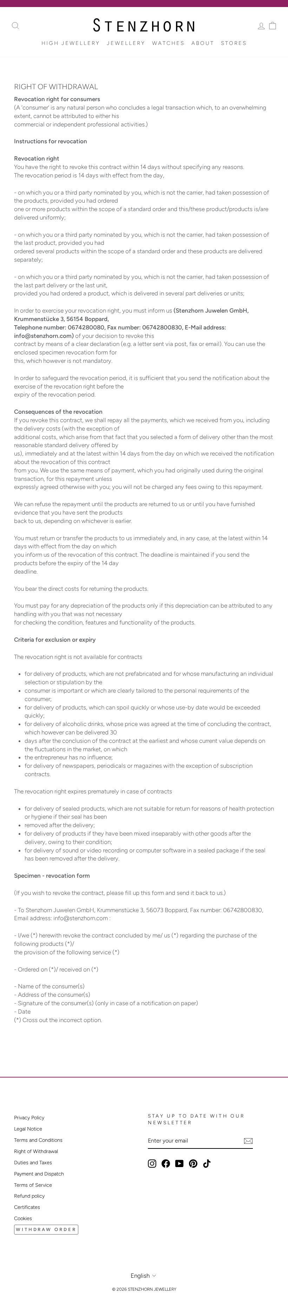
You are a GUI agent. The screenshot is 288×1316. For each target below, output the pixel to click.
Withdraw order (46, 1229)
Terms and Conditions (38, 1140)
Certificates (27, 1207)
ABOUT (202, 43)
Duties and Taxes (33, 1162)
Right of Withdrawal (36, 1151)
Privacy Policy (29, 1117)
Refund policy (29, 1196)
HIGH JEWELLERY (70, 43)
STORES (234, 43)
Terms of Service (33, 1185)
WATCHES (168, 43)
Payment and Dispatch (39, 1174)
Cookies (23, 1218)
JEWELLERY (126, 43)
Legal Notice (28, 1129)
